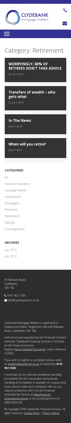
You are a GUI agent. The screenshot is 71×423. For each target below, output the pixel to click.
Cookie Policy (32, 413)
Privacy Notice (51, 413)
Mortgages (12, 203)
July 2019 (11, 250)
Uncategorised (14, 229)
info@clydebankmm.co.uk (23, 300)
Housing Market (15, 190)
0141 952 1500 (16, 295)
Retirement (12, 216)
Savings (10, 222)
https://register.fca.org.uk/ (30, 349)
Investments (13, 197)
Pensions (11, 210)
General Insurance (17, 184)
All (6, 177)
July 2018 (11, 256)
